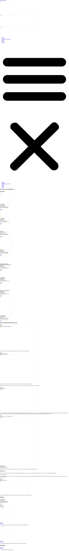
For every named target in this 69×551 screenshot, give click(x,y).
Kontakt (3, 42)
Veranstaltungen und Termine (6, 39)
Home (3, 37)
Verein (3, 184)
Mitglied (1, 523)
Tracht (3, 40)
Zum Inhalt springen (3, 0)
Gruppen (3, 41)
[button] (34, 112)
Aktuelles (3, 38)
